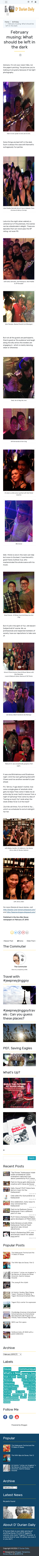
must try (23, 1397)
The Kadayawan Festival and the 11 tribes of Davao (22, 1253)
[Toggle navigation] (6, 2)
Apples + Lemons (10, 1389)
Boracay (32, 1392)
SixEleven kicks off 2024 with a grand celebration (22, 1333)
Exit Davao (31, 1389)
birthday (15, 22)
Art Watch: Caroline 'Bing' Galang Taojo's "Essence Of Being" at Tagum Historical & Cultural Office (23, 1294)
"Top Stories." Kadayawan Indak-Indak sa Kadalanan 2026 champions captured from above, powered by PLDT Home (23, 1175)
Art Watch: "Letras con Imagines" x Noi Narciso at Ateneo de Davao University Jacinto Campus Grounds (23, 1275)
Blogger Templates (22, 1552)
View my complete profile (19, 969)
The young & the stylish (19, 1282)
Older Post (31, 941)
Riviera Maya (8, 1554)
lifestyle (21, 1377)
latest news (31, 1400)
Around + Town (28, 1373)
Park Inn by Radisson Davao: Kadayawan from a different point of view (22, 1211)
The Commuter (20, 967)
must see (7, 1394)
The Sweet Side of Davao (11, 1400)
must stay (7, 1392)
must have (7, 1402)
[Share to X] (15, 932)
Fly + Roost (20, 1392)
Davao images (17, 1394)
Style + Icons (10, 1377)
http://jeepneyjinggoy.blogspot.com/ (21, 912)
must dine (31, 1394)
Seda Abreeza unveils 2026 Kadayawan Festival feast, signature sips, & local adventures (21, 1226)
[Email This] (12, 932)
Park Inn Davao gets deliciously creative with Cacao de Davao (23, 1183)
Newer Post (8, 941)
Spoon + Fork (29, 1383)
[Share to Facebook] (19, 932)
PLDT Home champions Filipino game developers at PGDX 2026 (23, 1218)
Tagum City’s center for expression (23, 1302)
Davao (7, 1369)
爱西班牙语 (19, 1554)
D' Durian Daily (23, 1548)
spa (25, 1394)
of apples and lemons (11, 1397)
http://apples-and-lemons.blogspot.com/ (19, 910)
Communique (27, 1369)
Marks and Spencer (11, 1386)
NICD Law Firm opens (18, 1322)
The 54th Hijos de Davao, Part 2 (22, 1263)
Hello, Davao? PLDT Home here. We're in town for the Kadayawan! (23, 1190)
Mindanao (8, 1380)
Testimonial (31, 1397)
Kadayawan (9, 1383)
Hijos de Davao (29, 1386)
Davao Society (28, 1380)
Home (7, 22)
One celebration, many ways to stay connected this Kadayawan (23, 1204)
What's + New (12, 1373)
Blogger (24, 1425)
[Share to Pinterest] (23, 932)
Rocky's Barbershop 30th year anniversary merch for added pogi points (22, 1234)
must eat (31, 1377)
